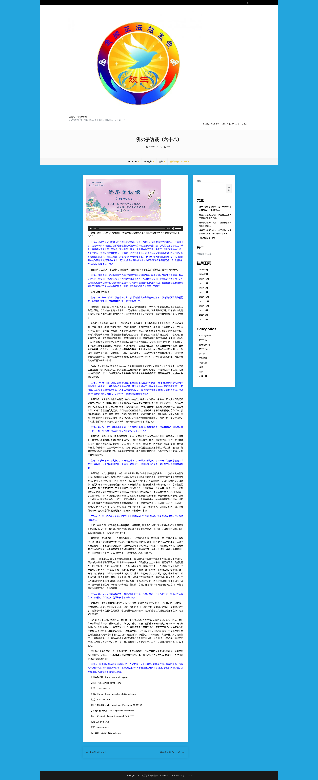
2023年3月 (203, 283)
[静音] (173, 228)
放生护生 (203, 354)
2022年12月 (204, 297)
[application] (135, 228)
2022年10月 (204, 306)
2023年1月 (203, 292)
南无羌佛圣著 (204, 349)
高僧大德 (203, 376)
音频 (161, 161)
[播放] (91, 228)
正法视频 (148, 161)
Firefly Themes (185, 775)
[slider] (178, 228)
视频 (201, 367)
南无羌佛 (203, 340)
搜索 (199, 180)
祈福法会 (203, 363)
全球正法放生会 (77, 117)
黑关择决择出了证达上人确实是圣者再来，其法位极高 (224, 124)
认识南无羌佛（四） (207, 238)
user (168, 147)
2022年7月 (203, 319)
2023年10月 (204, 279)
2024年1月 (203, 274)
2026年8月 (203, 270)
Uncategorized (205, 335)
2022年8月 (203, 315)
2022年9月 (203, 310)
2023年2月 (203, 288)
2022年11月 (204, 301)
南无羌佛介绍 (204, 345)
